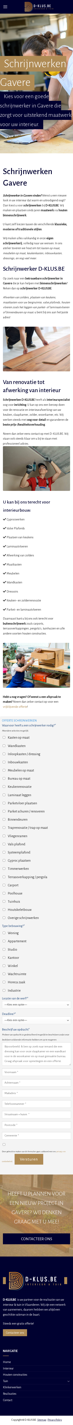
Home (7, 1362)
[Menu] (5, 6)
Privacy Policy (55, 1419)
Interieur (8, 1368)
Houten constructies (15, 1374)
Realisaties (9, 1393)
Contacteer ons (15, 1332)
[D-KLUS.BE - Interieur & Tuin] (39, 7)
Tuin (5, 1381)
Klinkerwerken (12, 1387)
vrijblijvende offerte (15, 706)
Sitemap (41, 1419)
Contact (7, 1400)
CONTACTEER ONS (36, 1239)
